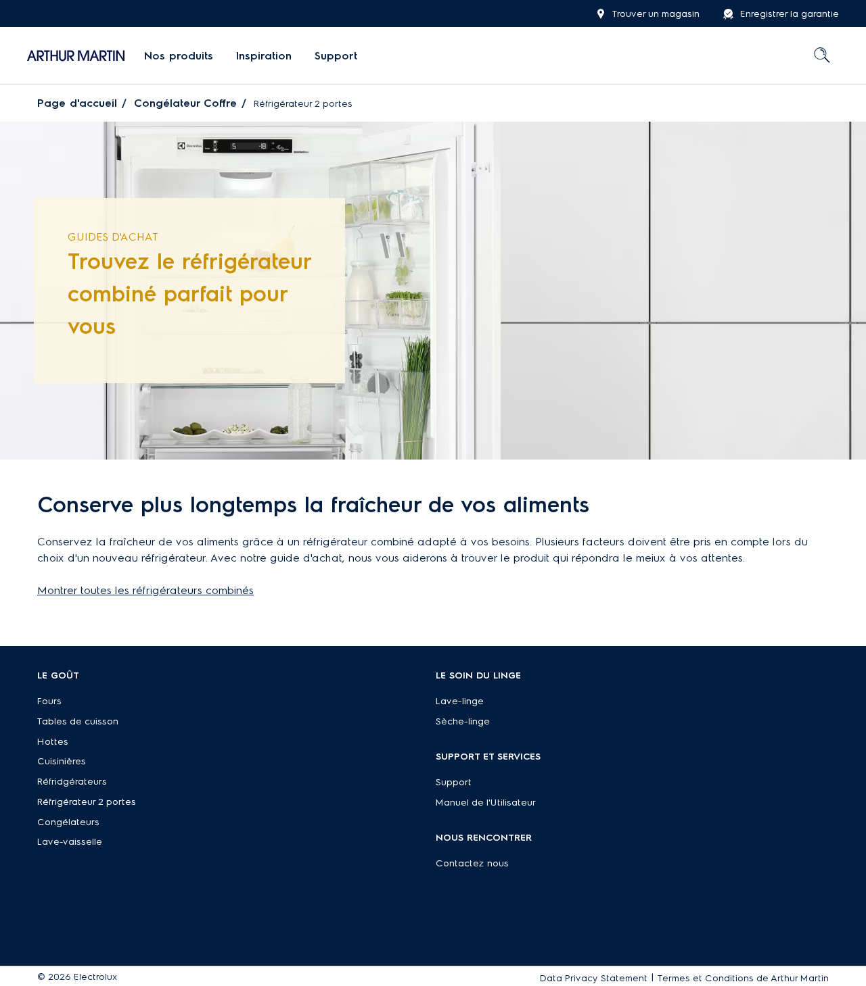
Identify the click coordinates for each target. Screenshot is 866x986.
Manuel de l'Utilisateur (486, 802)
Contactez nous (472, 863)
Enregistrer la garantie (789, 14)
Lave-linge (460, 701)
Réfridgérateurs (72, 781)
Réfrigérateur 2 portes (86, 802)
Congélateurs (68, 822)
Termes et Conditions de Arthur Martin (743, 978)
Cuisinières (61, 761)
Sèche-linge (463, 721)
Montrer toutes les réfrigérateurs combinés (145, 590)
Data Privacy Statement (593, 978)
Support (454, 782)
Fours (49, 701)
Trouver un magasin (656, 14)
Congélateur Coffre (185, 103)
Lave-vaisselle (69, 841)
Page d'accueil (77, 103)
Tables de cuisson (77, 721)
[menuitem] (179, 56)
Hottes (52, 741)
